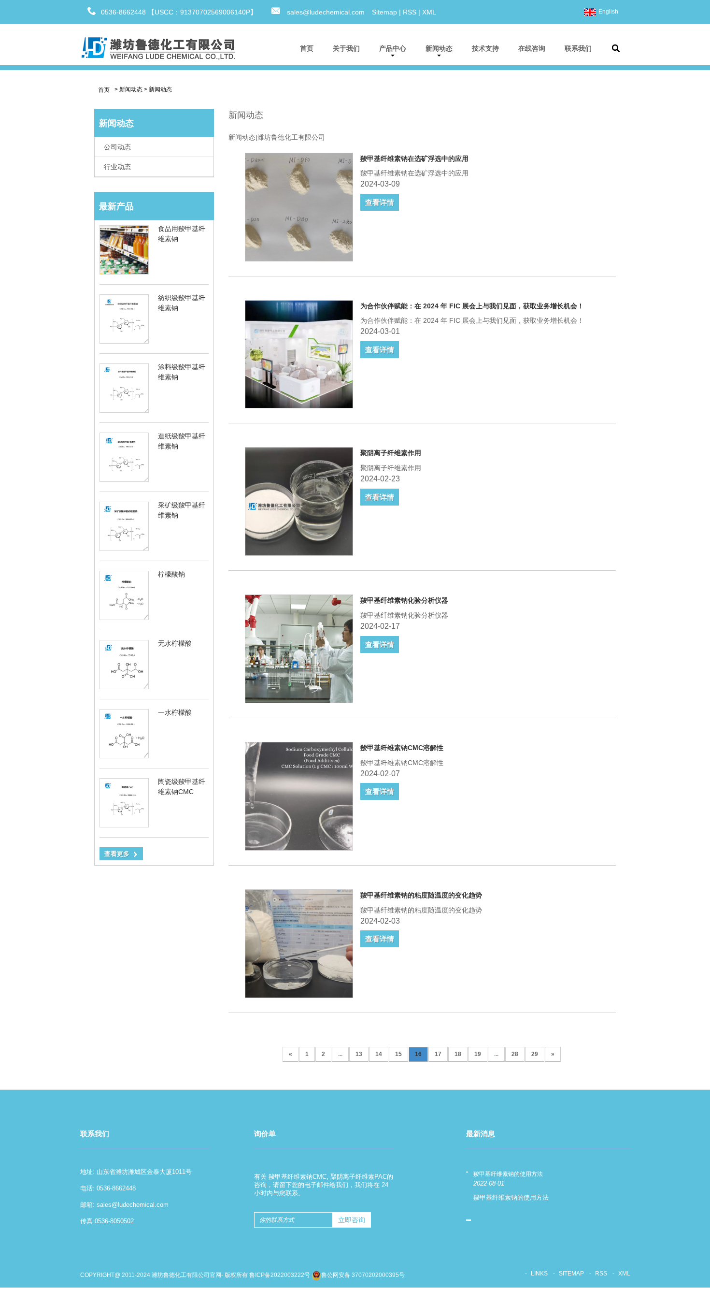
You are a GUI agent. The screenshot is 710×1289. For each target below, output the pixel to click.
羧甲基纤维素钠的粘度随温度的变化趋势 (421, 895)
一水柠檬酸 (175, 712)
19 (477, 1054)
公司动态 (117, 147)
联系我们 (578, 48)
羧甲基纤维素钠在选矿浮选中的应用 (414, 158)
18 (457, 1054)
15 (398, 1054)
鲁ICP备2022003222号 (279, 1275)
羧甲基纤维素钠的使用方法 (508, 1174)
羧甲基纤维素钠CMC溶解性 (401, 748)
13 (358, 1054)
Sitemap (384, 12)
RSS (409, 12)
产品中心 (392, 48)
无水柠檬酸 (175, 643)
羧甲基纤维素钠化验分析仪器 (404, 600)
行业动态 (117, 167)
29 (534, 1054)
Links (539, 1273)
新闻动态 (439, 48)
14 (378, 1054)
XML (429, 12)
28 (514, 1054)
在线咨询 (531, 48)
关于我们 (346, 48)
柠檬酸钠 (171, 574)
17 (438, 1054)
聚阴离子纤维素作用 (390, 453)
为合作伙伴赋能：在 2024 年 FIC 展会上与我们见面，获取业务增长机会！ (472, 306)
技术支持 (485, 48)
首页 (306, 48)
